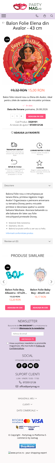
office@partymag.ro (29, 386)
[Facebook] (19, 365)
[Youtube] (30, 365)
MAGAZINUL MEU (26, 398)
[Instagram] (36, 365)
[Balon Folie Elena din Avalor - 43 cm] (27, 60)
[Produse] (4, 16)
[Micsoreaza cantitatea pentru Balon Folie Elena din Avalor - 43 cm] (12, 116)
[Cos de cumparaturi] (45, 16)
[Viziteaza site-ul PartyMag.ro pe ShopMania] (27, 446)
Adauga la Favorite (26, 132)
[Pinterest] (24, 365)
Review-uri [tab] (11, 241)
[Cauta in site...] (51, 16)
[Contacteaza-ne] (37, 16)
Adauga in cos (35, 116)
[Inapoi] (2, 23)
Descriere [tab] (9, 185)
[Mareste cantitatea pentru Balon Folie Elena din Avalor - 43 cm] (21, 116)
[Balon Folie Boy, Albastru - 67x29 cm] (15, 275)
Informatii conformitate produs (19, 233)
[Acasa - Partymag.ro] (27, 6)
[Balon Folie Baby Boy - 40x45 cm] (40, 275)
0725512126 (29, 382)
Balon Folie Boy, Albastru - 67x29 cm (15, 291)
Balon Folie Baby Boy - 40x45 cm (40, 291)
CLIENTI (26, 404)
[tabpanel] (27, 60)
